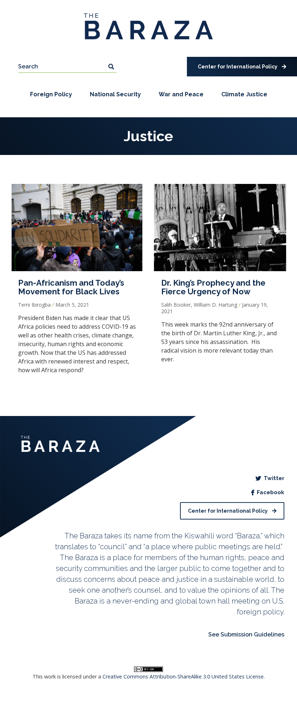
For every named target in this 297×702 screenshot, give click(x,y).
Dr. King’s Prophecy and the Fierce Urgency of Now (213, 287)
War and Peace (181, 94)
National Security (115, 94)
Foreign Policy (51, 94)
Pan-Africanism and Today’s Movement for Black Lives (71, 287)
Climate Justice (244, 94)
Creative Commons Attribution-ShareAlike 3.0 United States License (183, 676)
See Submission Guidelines (246, 634)
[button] (242, 66)
